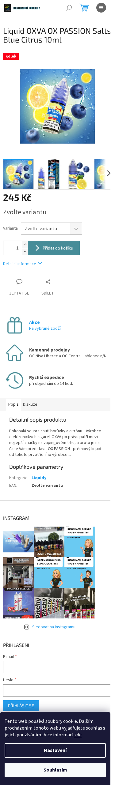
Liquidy (39, 478)
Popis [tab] (13, 404)
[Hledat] (69, 8)
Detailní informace (19, 264)
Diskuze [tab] (30, 404)
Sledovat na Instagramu (53, 627)
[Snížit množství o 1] (25, 251)
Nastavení (55, 750)
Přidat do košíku (58, 247)
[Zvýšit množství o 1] (25, 244)
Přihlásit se (21, 705)
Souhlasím (55, 770)
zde (78, 734)
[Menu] (101, 8)
